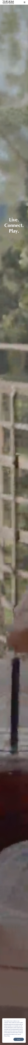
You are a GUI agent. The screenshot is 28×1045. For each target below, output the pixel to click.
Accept (18, 1039)
